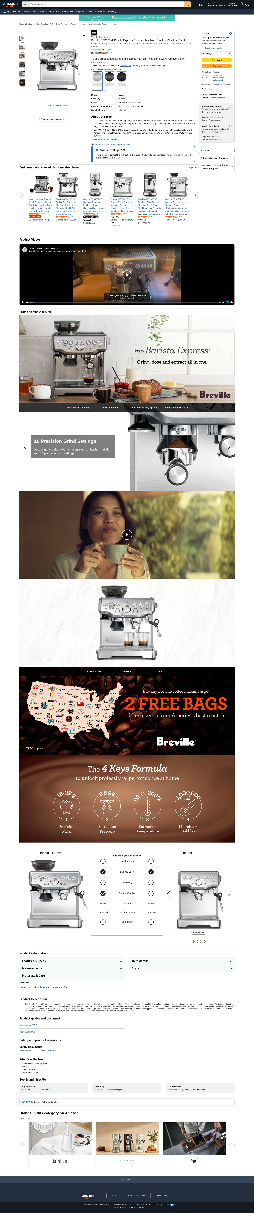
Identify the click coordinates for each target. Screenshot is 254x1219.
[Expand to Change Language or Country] (202, 5)
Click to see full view (57, 105)
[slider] (122, 302)
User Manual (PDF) (28, 1025)
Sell (71, 11)
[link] (53, 119)
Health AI (17, 11)
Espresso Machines (78, 24)
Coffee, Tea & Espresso (59, 24)
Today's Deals (30, 11)
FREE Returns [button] (98, 62)
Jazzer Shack (218, 75)
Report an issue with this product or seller (114, 144)
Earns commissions (51, 248)
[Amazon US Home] (87, 1197)
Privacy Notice (105, 1205)
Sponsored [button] (23, 1118)
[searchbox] (107, 4)
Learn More (198, 932)
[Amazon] (10, 4)
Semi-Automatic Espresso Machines (102, 24)
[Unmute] (231, 302)
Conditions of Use (90, 1205)
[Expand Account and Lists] (224, 5)
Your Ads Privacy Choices (159, 1205)
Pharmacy (100, 11)
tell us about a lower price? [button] (52, 987)
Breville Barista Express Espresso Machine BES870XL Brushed (57, 251)
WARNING (27, 1102)
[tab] (77, 407)
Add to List (205, 150)
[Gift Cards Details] (67, 11)
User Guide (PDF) (27, 1032)
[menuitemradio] (227, 302)
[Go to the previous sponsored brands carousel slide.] (22, 1144)
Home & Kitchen (25, 24)
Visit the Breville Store (101, 37)
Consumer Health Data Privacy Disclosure (130, 1205)
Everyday (111, 11)
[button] (6, 12)
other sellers (125, 65)
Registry (80, 11)
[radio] (22, 38)
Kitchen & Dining (41, 24)
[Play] (22, 302)
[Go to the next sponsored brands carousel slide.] (232, 1144)
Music (89, 11)
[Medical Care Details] (53, 11)
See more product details (105, 139)
